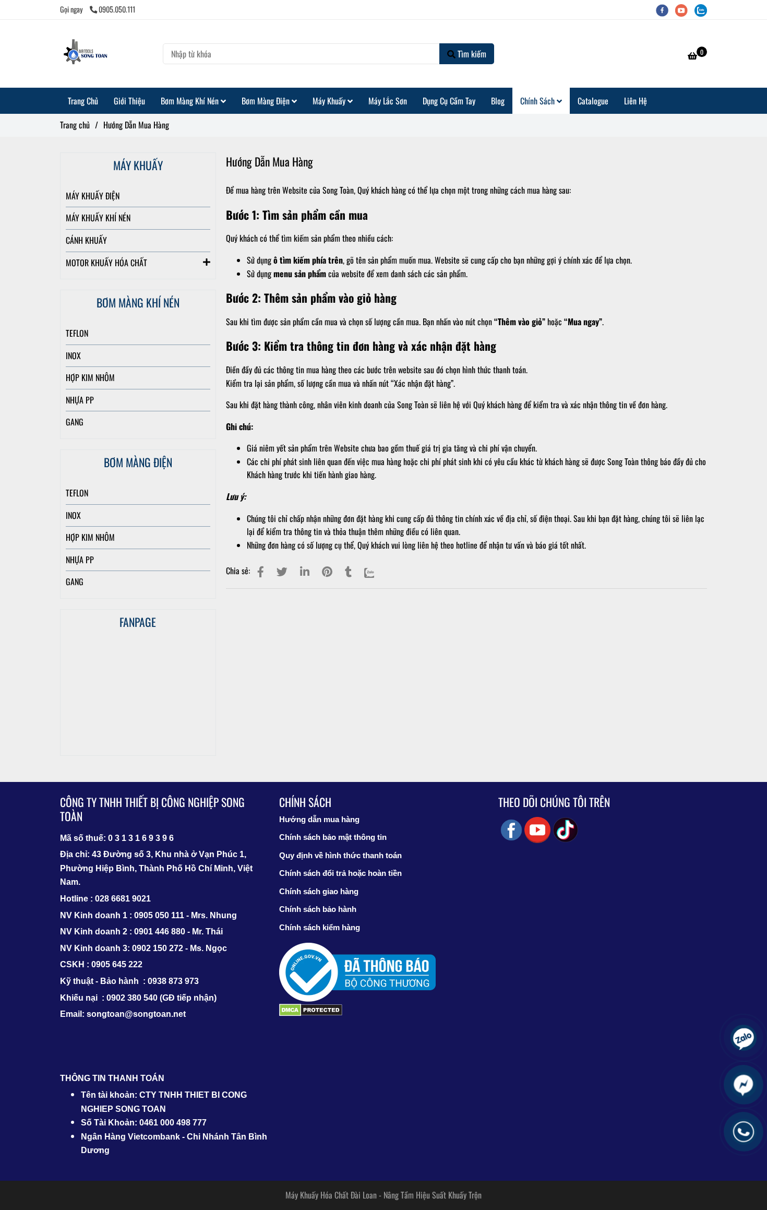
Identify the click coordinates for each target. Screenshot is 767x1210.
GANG (74, 422)
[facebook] (665, 9)
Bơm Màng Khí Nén (191, 100)
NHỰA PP (80, 400)
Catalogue (593, 100)
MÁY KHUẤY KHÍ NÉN (98, 217)
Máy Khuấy (330, 100)
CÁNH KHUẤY (86, 240)
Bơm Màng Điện (267, 100)
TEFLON (77, 333)
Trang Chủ (83, 100)
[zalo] (703, 9)
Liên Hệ (635, 100)
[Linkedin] (305, 571)
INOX (73, 355)
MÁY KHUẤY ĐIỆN (92, 195)
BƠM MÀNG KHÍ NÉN (138, 302)
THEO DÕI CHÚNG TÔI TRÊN (554, 801)
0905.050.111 (117, 9)
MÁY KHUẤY (138, 165)
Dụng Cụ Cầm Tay (449, 100)
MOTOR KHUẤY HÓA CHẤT (106, 262)
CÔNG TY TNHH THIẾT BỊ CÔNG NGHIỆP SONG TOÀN (152, 808)
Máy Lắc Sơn (387, 100)
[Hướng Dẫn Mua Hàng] (86, 54)
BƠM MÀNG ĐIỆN (138, 462)
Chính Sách (538, 100)
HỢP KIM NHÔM (90, 377)
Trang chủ (75, 124)
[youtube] (684, 9)
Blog (498, 100)
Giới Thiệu (129, 100)
